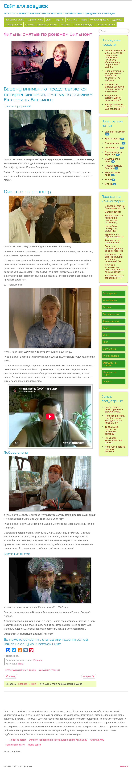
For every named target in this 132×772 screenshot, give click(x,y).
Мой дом (65, 24)
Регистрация (110, 293)
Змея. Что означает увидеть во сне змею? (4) (114, 248)
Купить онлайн (111, 355)
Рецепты (59, 19)
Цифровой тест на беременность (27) (115, 207)
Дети (48, 19)
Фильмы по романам (49, 670)
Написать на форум (109, 373)
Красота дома (112, 138)
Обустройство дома (112, 160)
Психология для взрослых (113, 153)
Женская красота (99, 19)
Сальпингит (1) (113, 211)
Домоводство (112, 147)
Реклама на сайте (15, 744)
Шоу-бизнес (109, 348)
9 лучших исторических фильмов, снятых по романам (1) (114, 268)
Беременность (35, 19)
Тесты (106, 327)
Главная (37, 660)
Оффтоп (107, 381)
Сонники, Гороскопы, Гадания (41, 24)
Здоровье (117, 19)
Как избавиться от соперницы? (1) (114, 276)
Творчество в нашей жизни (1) (113, 241)
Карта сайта (34, 744)
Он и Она (72, 19)
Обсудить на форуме (109, 364)
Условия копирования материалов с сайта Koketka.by (58, 739)
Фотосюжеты (110, 300)
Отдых (108, 183)
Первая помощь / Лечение (114, 167)
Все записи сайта (14, 19)
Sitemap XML (97, 739)
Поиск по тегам (18, 739)
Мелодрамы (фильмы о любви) (20, 670)
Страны (107, 307)
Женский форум (106, 24)
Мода (84, 19)
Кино (20, 663)
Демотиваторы (111, 321)
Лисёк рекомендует (83, 24)
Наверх (124, 766)
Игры (106, 334)
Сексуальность (113, 143)
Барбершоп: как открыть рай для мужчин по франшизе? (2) (114, 258)
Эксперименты (111, 314)
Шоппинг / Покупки (115, 131)
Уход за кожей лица (112, 173)
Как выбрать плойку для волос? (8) (111, 228)
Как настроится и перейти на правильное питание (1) (114, 219)
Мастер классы (13, 24)
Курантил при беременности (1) (114, 235)
